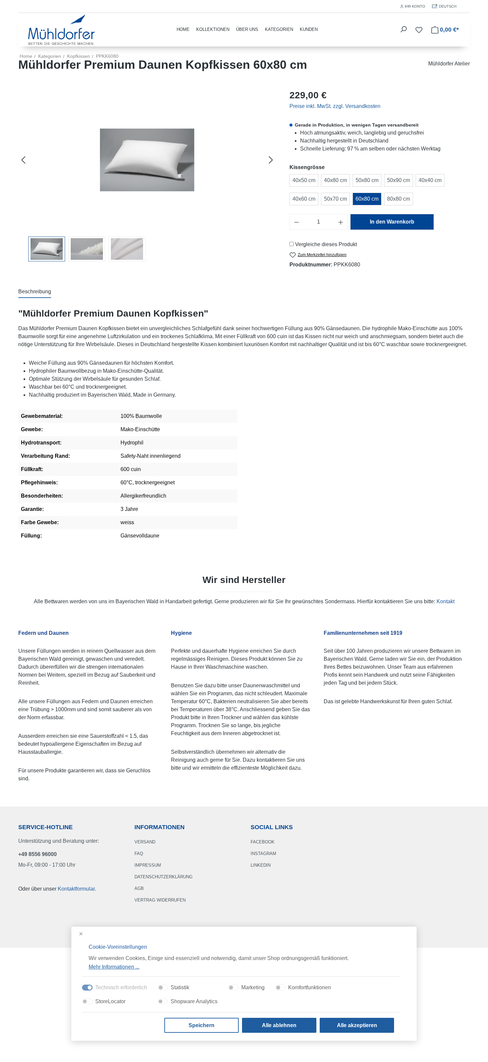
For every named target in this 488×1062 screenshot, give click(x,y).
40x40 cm (430, 180)
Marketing (253, 987)
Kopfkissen (78, 56)
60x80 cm (367, 199)
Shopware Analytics (194, 1001)
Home (26, 56)
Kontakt (445, 601)
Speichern (201, 1025)
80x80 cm (398, 199)
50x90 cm (398, 180)
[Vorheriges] (23, 160)
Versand (144, 841)
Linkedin (261, 865)
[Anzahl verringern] (296, 222)
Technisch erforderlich (121, 987)
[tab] (34, 292)
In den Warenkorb (392, 222)
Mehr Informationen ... (114, 966)
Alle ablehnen (279, 1025)
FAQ (138, 853)
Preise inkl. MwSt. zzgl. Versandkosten (334, 106)
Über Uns (247, 29)
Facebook (263, 841)
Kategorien (279, 29)
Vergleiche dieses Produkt (326, 244)
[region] (147, 174)
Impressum (147, 865)
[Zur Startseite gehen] (61, 29)
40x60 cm (303, 199)
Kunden (309, 29)
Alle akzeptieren (357, 1025)
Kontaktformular (76, 889)
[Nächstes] (271, 160)
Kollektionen (212, 29)
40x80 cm (335, 180)
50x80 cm (367, 180)
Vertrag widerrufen (160, 900)
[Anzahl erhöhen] (341, 222)
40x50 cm (303, 180)
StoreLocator (110, 1001)
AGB (139, 888)
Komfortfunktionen (309, 987)
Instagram (263, 853)
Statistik (180, 987)
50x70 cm (335, 199)
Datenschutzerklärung (163, 876)
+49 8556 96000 (37, 854)
